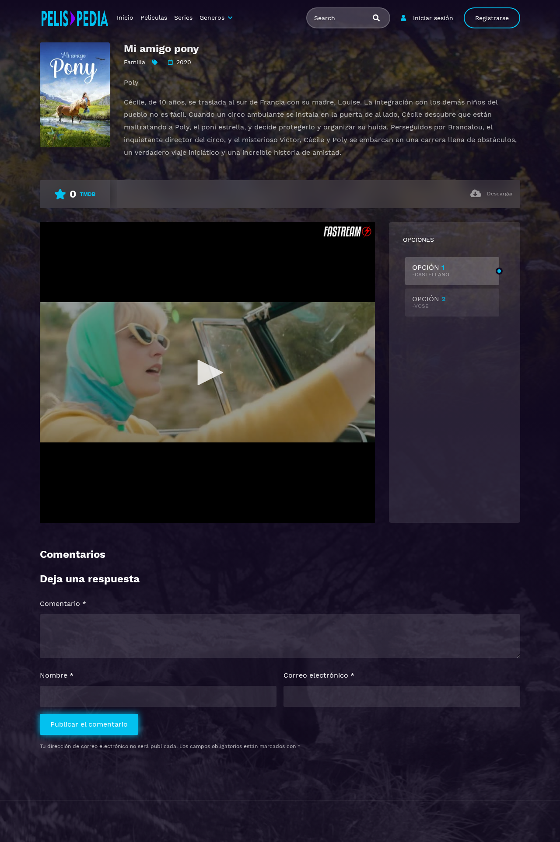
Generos (212, 17)
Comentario (63, 603)
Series (183, 17)
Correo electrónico (319, 675)
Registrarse (492, 17)
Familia (134, 62)
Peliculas (153, 17)
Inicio (125, 17)
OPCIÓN (430, 270)
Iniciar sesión (433, 17)
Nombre (57, 675)
